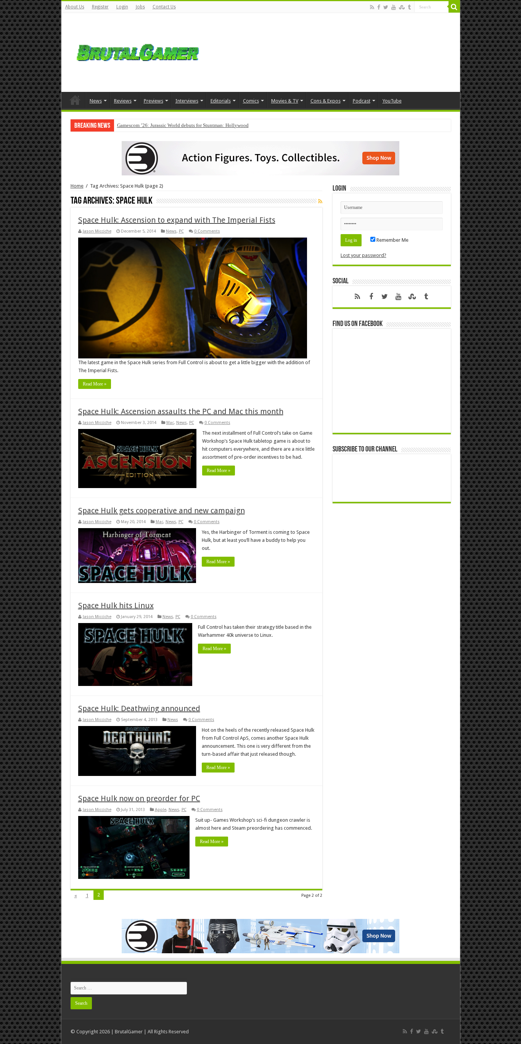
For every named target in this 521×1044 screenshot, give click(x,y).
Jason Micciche (97, 231)
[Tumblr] (409, 7)
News (96, 101)
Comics (251, 101)
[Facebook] (378, 7)
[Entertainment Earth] (260, 158)
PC (181, 231)
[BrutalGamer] (137, 51)
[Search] (454, 7)
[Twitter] (386, 7)
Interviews (186, 101)
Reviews (123, 101)
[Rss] (372, 7)
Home (75, 100)
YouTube (392, 101)
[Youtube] (394, 7)
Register (100, 7)
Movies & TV (284, 101)
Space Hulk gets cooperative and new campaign (161, 510)
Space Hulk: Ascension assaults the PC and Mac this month (180, 411)
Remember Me (391, 240)
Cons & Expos (325, 101)
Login (122, 7)
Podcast (361, 101)
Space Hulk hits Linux (116, 605)
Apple (160, 809)
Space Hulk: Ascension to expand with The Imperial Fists (176, 220)
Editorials (221, 101)
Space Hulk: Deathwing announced (139, 708)
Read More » (94, 384)
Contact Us (164, 7)
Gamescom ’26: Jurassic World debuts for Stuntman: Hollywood (183, 125)
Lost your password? (363, 255)
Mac (170, 422)
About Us (74, 7)
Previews (153, 101)
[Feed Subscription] (320, 201)
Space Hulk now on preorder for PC (139, 798)
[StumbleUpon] (401, 7)
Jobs (140, 7)
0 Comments (207, 231)
